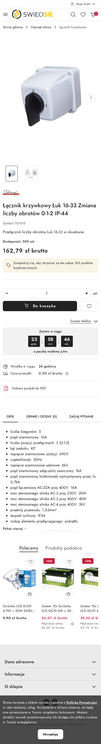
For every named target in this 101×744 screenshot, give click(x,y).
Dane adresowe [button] (19, 662)
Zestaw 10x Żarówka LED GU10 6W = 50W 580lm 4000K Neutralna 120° (58, 608)
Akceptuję (50, 734)
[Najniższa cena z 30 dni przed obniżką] (72, 623)
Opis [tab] (10, 416)
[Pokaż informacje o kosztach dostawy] (67, 373)
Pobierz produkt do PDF (29, 388)
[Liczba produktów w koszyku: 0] (92, 14)
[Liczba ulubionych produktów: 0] (82, 14)
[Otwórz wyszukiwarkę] (73, 14)
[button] (91, 97)
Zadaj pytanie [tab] (81, 416)
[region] (50, 341)
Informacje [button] (15, 674)
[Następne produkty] (89, 576)
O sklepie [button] (14, 687)
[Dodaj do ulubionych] (89, 306)
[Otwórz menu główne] (5, 14)
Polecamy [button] (28, 548)
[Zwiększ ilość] (86, 293)
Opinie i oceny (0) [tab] (41, 416)
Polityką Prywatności (81, 702)
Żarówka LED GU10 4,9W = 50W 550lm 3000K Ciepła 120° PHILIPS (18, 608)
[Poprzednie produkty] (12, 576)
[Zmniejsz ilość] (6, 293)
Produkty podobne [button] (63, 548)
